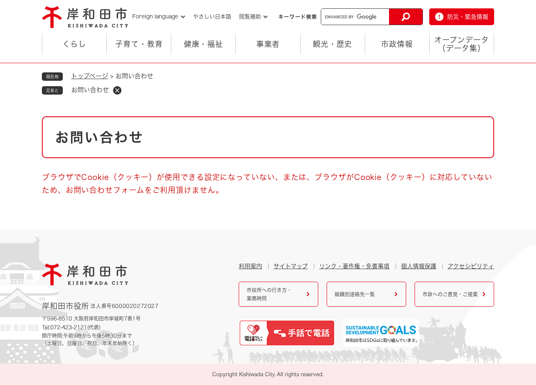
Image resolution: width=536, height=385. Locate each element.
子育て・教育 (138, 44)
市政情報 (397, 44)
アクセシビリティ (471, 266)
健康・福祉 (204, 44)
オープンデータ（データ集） (461, 44)
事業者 (268, 44)
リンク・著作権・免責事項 (354, 266)
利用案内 (250, 266)
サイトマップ (290, 266)
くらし (74, 44)
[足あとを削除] (117, 90)
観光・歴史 (333, 44)
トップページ (89, 76)
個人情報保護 (418, 266)
